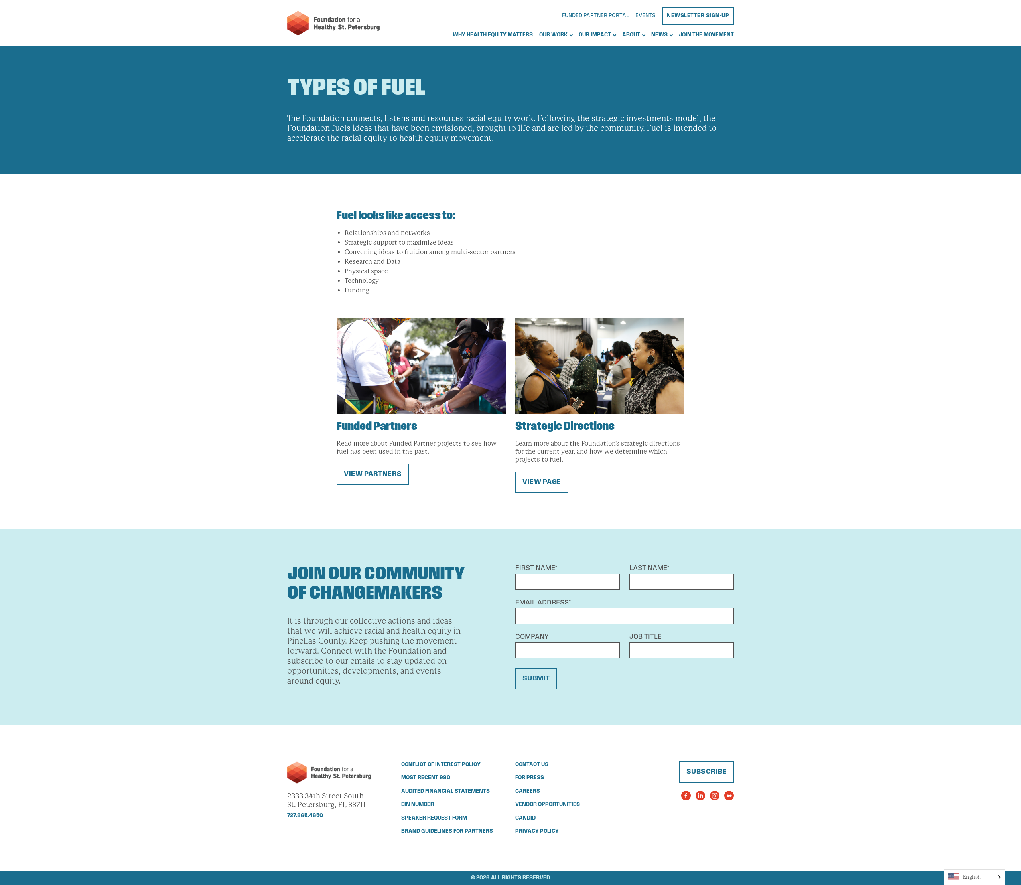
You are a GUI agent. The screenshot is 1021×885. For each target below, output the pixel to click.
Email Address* (543, 602)
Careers (527, 791)
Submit (536, 678)
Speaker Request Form (434, 818)
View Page (541, 482)
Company (532, 637)
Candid (525, 818)
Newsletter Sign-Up (698, 16)
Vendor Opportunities (547, 805)
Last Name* (649, 568)
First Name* (536, 568)
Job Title (645, 637)
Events (645, 16)
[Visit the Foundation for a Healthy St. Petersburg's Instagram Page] (714, 795)
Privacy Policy (537, 831)
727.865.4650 (305, 816)
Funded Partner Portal (595, 16)
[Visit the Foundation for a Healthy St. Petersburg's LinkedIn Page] (700, 795)
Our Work (553, 35)
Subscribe (706, 772)
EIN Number (417, 805)
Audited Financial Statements (445, 791)
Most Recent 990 (425, 778)
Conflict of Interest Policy (441, 765)
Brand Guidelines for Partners (447, 831)
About (631, 35)
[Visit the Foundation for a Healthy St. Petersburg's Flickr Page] (729, 795)
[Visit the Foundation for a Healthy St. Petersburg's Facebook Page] (686, 795)
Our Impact (595, 35)
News (659, 35)
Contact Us (531, 765)
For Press (529, 778)
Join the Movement (706, 35)
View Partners (373, 474)
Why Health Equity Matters (493, 35)
